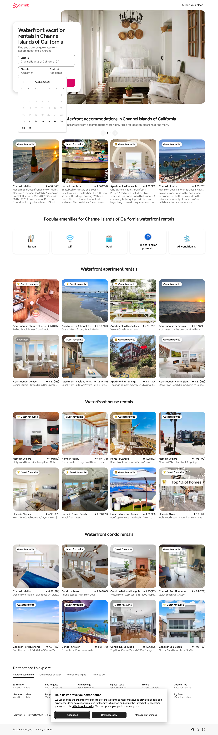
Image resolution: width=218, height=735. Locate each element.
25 (36, 121)
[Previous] (103, 133)
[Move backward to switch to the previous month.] (24, 82)
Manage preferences (146, 715)
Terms (49, 729)
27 (48, 121)
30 (23, 128)
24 (30, 121)
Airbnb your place (192, 5)
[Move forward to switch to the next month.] (61, 82)
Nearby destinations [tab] (23, 674)
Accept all (72, 715)
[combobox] (47, 61)
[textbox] (32, 73)
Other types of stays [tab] (50, 674)
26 (42, 121)
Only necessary (109, 715)
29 (61, 121)
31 (30, 128)
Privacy (39, 729)
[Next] (115, 133)
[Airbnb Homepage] (21, 5)
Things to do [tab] (98, 674)
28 (55, 121)
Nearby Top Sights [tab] (76, 674)
